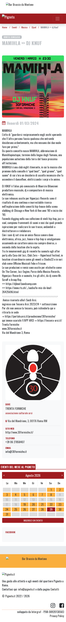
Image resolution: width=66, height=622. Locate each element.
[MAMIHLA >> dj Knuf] (33, 86)
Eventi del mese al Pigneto (18, 467)
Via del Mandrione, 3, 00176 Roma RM (27, 421)
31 (7, 514)
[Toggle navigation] (57, 18)
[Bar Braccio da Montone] (33, 7)
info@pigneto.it (26, 589)
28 (42, 509)
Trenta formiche (15, 408)
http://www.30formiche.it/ (19, 432)
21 (42, 504)
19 (24, 504)
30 (60, 509)
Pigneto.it (10, 596)
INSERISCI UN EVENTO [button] (33, 520)
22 (51, 504)
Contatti (54, 589)
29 (51, 509)
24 (6, 509)
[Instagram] (55, 605)
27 (33, 509)
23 (60, 504)
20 (33, 504)
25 (15, 509)
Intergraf (36, 612)
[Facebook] (61, 605)
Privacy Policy (57, 616)
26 (24, 509)
